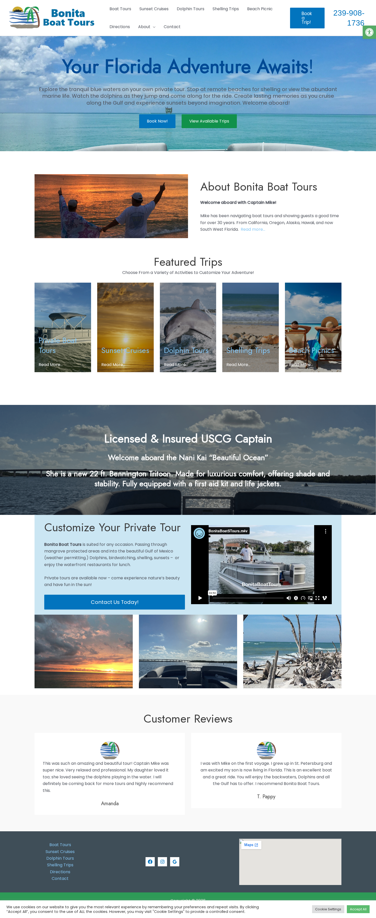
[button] (369, 32)
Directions (60, 872)
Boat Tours (60, 845)
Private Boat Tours (58, 345)
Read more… (253, 229)
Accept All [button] (358, 909)
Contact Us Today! (115, 602)
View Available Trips (209, 121)
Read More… (51, 365)
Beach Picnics (311, 350)
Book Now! (157, 121)
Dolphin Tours (186, 350)
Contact (60, 878)
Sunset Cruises (125, 350)
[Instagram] (162, 861)
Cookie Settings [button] (328, 909)
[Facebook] (150, 861)
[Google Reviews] (174, 861)
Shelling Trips (248, 350)
